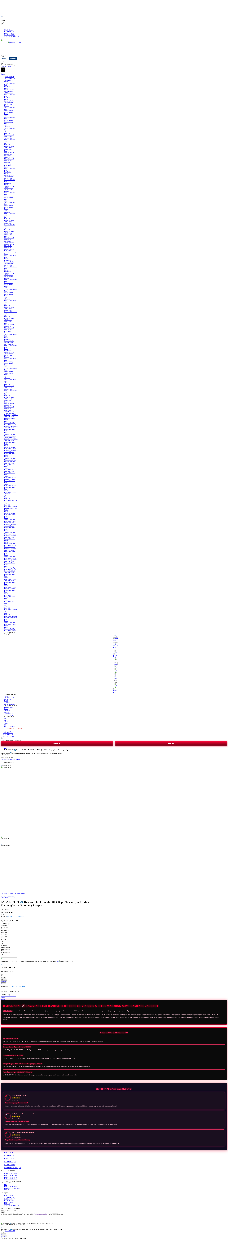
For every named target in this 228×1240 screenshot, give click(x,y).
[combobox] (9, 65)
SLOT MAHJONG (8, 736)
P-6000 (6, 701)
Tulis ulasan (20, 916)
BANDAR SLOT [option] (4, 940)
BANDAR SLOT (9, 33)
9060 (5, 725)
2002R (6, 722)
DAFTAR (56, 743)
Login (4, 58)
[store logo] (15, 56)
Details (3, 999)
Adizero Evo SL (9, 713)
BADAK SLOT (9, 1202)
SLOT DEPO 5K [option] (5, 936)
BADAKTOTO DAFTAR (12, 1175)
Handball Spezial (9, 707)
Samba (6, 709)
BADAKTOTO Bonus (10, 1186)
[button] (4, 840)
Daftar (12, 58)
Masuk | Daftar (8, 30)
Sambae (6, 712)
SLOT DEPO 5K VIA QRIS (12, 1168)
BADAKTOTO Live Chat (11, 1188)
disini (57, 961)
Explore (3, 74)
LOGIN (171, 743)
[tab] (114, 74)
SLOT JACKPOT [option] (4, 944)
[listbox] (45, 942)
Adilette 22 (7, 710)
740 (5, 720)
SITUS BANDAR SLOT (11, 36)
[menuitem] (9, 76)
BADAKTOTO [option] (5, 930)
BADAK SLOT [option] (5, 947)
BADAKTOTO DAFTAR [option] (5, 950)
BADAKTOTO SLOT (10, 1179)
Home (6, 748)
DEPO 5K (7, 1204)
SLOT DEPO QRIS (10, 1162)
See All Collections (9, 704)
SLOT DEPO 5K (9, 31)
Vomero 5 (7, 702)
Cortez (6, 696)
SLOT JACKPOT (9, 35)
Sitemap (6, 1189)
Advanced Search (6, 66)
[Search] (3, 70)
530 (5, 718)
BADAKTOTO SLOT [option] (5, 953)
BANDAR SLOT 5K (10, 1174)
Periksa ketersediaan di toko (8, 996)
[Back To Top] (1, 1237)
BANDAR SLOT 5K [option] (4, 933)
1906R (6, 723)
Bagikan (3, 997)
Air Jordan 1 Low (9, 697)
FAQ (5, 1185)
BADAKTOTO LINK (10, 1177)
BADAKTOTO (7, 1011)
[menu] (114, 402)
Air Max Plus (8, 699)
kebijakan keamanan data (40, 1214)
